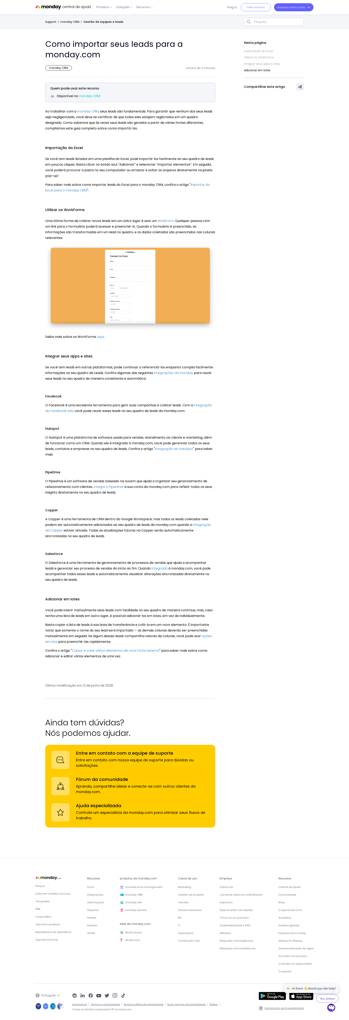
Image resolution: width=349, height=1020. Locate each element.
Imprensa (226, 902)
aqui (100, 336)
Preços (40, 886)
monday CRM (69, 22)
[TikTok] (123, 996)
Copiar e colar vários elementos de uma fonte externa (115, 650)
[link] (104, 7)
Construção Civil (189, 941)
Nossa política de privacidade (143, 1004)
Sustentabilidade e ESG (235, 925)
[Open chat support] (331, 1008)
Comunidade (287, 895)
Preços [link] (232, 7)
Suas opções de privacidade (186, 1004)
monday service (136, 910)
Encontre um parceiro (293, 956)
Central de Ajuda (290, 887)
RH (179, 918)
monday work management (143, 887)
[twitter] (106, 996)
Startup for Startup (290, 941)
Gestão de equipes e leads (103, 22)
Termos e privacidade (105, 1004)
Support (50, 22)
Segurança (79, 1004)
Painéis (91, 918)
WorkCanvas (133, 932)
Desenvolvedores (190, 910)
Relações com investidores (237, 948)
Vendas (183, 902)
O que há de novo (290, 910)
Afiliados (225, 933)
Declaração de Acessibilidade (284, 1008)
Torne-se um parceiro (234, 918)
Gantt (91, 933)
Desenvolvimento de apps (296, 948)
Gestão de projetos (191, 895)
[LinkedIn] (82, 996)
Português (48, 995)
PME (38, 909)
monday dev (133, 902)
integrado (159, 568)
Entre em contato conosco (53, 894)
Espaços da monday (292, 933)
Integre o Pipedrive (109, 486)
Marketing (184, 887)
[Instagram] (115, 996)
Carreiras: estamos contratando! (241, 895)
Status (213, 1004)
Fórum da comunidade (102, 779)
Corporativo (44, 917)
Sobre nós (226, 887)
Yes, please (327, 998)
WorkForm (166, 220)
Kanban (92, 925)
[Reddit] (74, 996)
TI (179, 925)
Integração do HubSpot (174, 448)
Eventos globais (289, 925)
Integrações (95, 895)
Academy (285, 918)
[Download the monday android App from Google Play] (272, 996)
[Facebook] (90, 996)
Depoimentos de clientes (236, 910)
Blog (281, 902)
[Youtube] (98, 996)
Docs (90, 887)
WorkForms (132, 940)
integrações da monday (173, 373)
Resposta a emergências (236, 941)
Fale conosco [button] (256, 7)
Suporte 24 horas (47, 940)
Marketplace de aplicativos (53, 932)
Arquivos (93, 910)
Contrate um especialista (295, 964)
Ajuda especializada (98, 805)
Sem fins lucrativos (48, 924)
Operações (185, 933)
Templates (43, 901)
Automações (95, 902)
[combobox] (274, 22)
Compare (285, 971)
